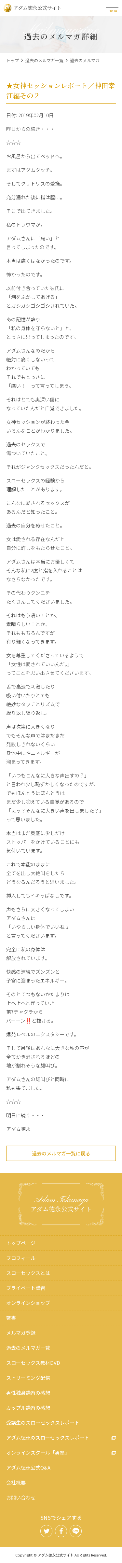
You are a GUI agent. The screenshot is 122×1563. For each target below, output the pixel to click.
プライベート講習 (25, 1287)
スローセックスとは (28, 1272)
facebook (61, 1531)
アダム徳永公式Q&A (28, 1467)
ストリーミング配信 (28, 1377)
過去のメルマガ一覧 (44, 60)
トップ (12, 60)
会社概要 (16, 1482)
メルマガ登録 (20, 1332)
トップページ (20, 1242)
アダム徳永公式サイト (37, 7)
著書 (11, 1317)
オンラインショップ (28, 1302)
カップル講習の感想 (28, 1407)
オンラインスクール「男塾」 (38, 1452)
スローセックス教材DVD (33, 1362)
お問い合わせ (20, 1497)
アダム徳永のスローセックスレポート (47, 1437)
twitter (46, 1531)
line (76, 1531)
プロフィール (20, 1257)
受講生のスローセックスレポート (42, 1422)
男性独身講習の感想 (28, 1392)
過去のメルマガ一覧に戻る (61, 1153)
